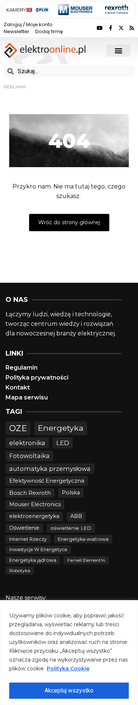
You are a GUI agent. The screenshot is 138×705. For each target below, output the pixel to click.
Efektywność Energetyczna (46, 480)
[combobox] (69, 71)
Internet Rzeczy (28, 539)
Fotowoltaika (29, 455)
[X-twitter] (121, 28)
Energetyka (61, 428)
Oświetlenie (24, 528)
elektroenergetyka (34, 516)
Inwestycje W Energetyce (38, 549)
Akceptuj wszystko (69, 690)
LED (62, 443)
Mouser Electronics (35, 504)
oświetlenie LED (70, 528)
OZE (18, 428)
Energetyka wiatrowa (83, 539)
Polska (71, 492)
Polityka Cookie (68, 668)
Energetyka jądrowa (32, 560)
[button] (118, 51)
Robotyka (19, 570)
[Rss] (131, 28)
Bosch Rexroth (30, 492)
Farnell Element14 (86, 560)
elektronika (27, 443)
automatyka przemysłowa (50, 468)
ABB (76, 516)
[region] (69, 652)
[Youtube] (99, 28)
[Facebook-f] (110, 28)
